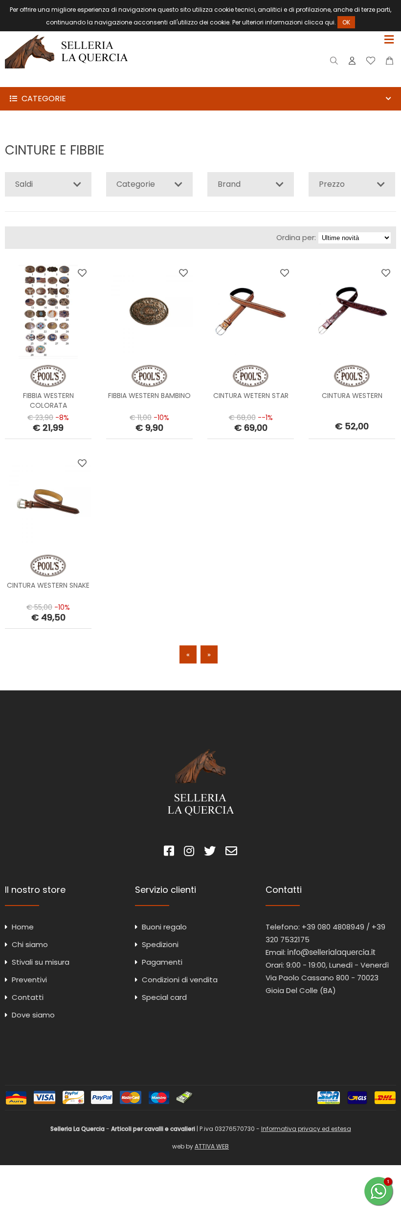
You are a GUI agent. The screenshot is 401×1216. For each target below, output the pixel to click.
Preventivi (29, 979)
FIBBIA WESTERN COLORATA (48, 400)
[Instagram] (189, 852)
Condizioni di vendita (180, 979)
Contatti (28, 997)
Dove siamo (33, 1015)
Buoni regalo (164, 927)
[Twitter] (210, 852)
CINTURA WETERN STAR (251, 395)
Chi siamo (30, 944)
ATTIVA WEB (212, 1146)
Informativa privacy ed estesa (306, 1129)
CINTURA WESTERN (352, 395)
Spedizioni (160, 944)
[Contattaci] (389, 63)
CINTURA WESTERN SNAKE (48, 585)
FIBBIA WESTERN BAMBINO (149, 395)
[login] (352, 63)
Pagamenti (162, 962)
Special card (164, 997)
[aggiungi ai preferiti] (82, 272)
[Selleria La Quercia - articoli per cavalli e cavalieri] (66, 80)
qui (329, 22)
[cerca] (334, 63)
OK (346, 22)
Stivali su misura (40, 962)
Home (23, 927)
